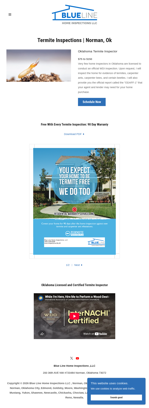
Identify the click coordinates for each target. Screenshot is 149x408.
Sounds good (116, 397)
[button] (10, 14)
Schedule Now (92, 102)
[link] (74, 14)
